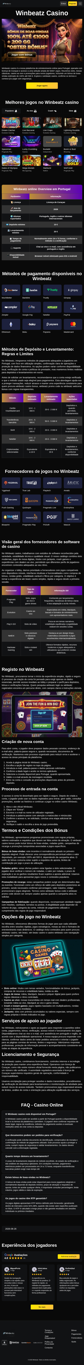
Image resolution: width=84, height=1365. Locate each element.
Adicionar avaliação (68, 1256)
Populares (9, 111)
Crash (50, 111)
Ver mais (42, 1307)
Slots (71, 111)
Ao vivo (30, 111)
